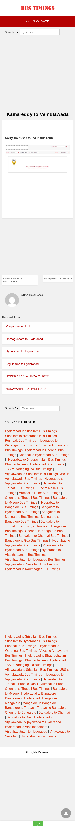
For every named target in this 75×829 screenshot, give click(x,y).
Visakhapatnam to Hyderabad (26, 731)
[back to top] (66, 813)
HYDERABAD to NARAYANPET (27, 376)
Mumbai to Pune (52, 684)
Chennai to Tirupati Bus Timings (27, 497)
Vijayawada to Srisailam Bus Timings (31, 474)
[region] (36, 128)
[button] (37, 21)
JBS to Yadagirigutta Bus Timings (28, 469)
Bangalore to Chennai (54, 712)
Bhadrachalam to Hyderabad (45, 660)
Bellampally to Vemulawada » (58, 278)
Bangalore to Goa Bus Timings (26, 540)
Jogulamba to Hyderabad (22, 364)
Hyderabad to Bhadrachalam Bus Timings (36, 459)
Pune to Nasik (28, 684)
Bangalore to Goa (19, 717)
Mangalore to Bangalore (40, 703)
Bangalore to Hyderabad (22, 698)
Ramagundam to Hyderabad (24, 339)
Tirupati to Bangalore (52, 707)
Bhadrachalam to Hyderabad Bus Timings (34, 464)
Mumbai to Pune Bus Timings (39, 493)
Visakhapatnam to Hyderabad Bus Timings (35, 559)
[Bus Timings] (37, 11)
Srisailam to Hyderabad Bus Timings (31, 435)
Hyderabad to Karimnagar (39, 736)
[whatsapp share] (38, 825)
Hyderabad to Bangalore (38, 693)
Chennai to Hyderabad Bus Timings (44, 455)
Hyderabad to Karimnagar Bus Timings (32, 569)
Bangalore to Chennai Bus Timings (43, 535)
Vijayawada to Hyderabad (42, 722)
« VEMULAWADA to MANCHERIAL (12, 280)
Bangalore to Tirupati (20, 707)
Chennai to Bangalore (20, 712)
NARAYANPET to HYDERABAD (27, 389)
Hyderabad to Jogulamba (22, 351)
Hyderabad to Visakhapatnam (26, 726)
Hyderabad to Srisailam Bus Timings (31, 431)
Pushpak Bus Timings (20, 440)
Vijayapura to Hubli (18, 326)
